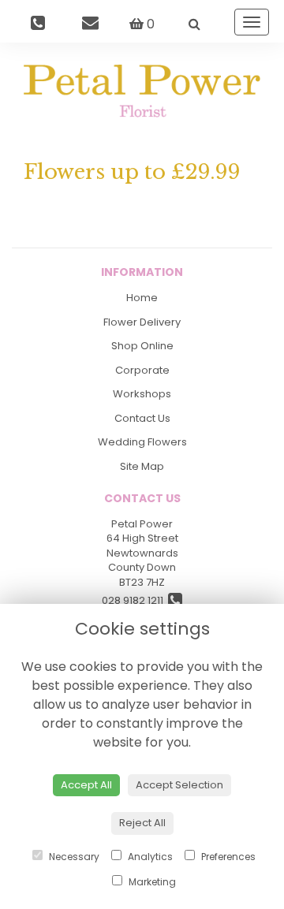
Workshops (142, 393)
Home (142, 297)
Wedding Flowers (142, 441)
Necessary (73, 856)
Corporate (142, 370)
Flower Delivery (142, 322)
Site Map (142, 466)
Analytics (149, 856)
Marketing (151, 882)
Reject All (142, 822)
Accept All (86, 784)
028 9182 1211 (135, 600)
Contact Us (142, 418)
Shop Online (142, 345)
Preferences (227, 856)
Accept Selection (179, 784)
